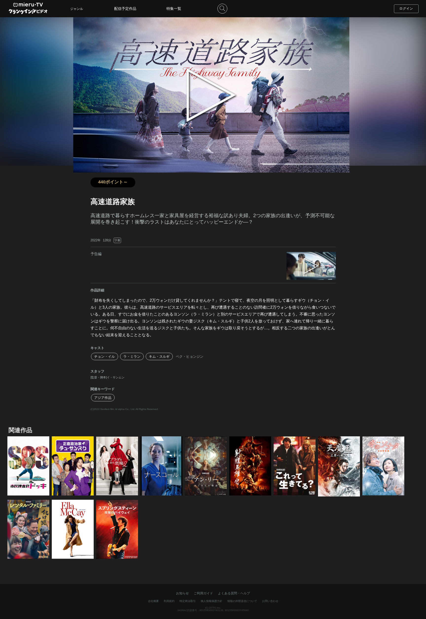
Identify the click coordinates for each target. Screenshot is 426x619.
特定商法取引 (187, 601)
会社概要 (153, 601)
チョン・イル (104, 356)
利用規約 (169, 601)
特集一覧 (173, 8)
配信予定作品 (125, 8)
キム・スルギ (159, 356)
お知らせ (182, 593)
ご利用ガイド (203, 593)
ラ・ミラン (132, 356)
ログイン (406, 8)
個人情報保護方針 (211, 601)
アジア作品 (102, 398)
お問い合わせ (270, 601)
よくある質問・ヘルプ (234, 593)
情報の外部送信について (242, 601)
